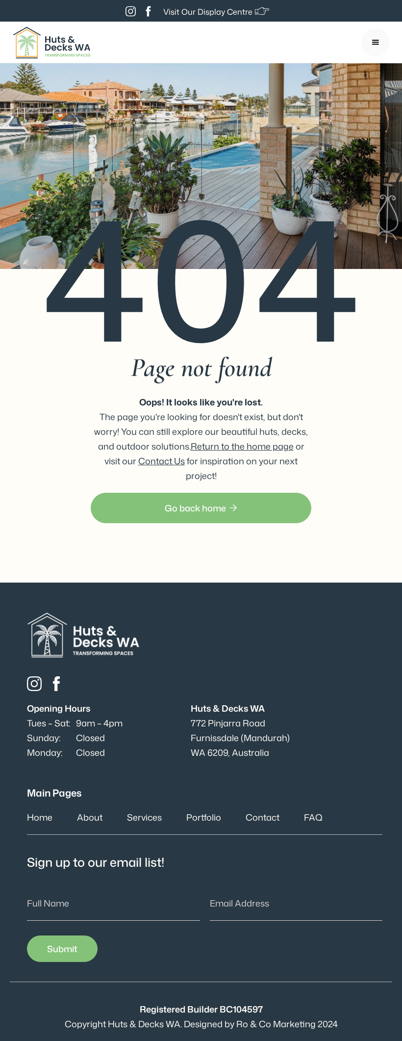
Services (144, 817)
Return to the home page (242, 446)
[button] (375, 42)
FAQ (313, 817)
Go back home (201, 508)
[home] (51, 42)
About (89, 817)
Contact (262, 817)
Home (39, 817)
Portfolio (203, 817)
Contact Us (161, 460)
